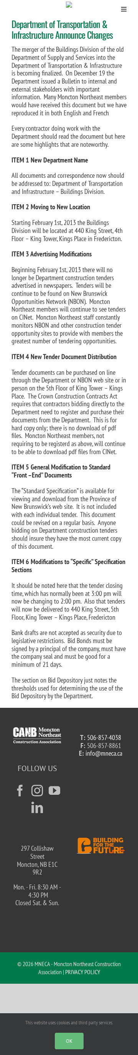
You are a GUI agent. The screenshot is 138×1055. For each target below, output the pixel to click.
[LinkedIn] (37, 807)
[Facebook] (20, 790)
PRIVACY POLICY (82, 972)
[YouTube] (54, 790)
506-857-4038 (104, 737)
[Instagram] (37, 790)
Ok (69, 1041)
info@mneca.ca (103, 753)
